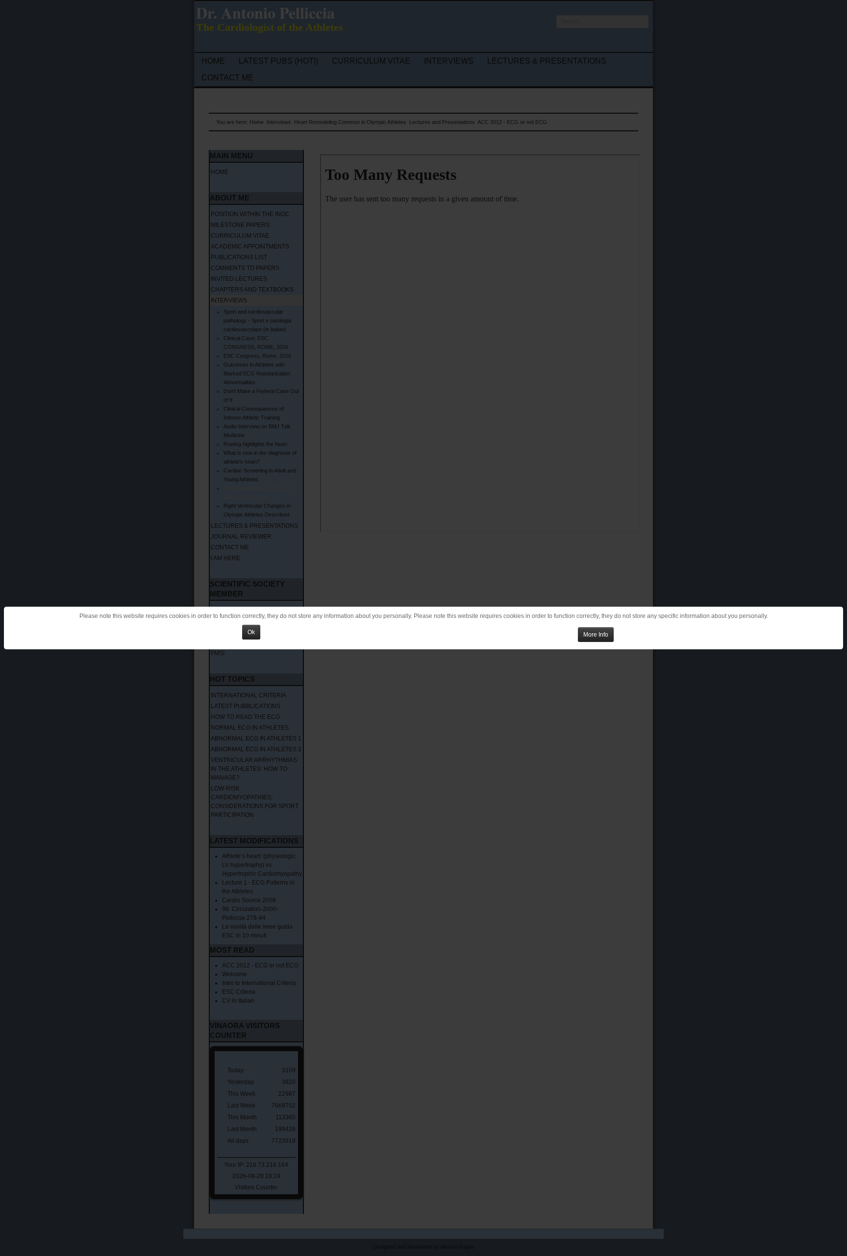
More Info (595, 634)
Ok (251, 632)
